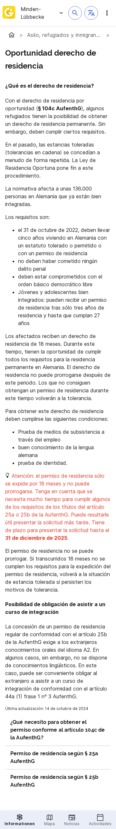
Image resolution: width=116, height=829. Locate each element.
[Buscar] (75, 13)
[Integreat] (9, 13)
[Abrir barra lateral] (107, 12)
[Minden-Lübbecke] (11, 34)
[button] (91, 13)
